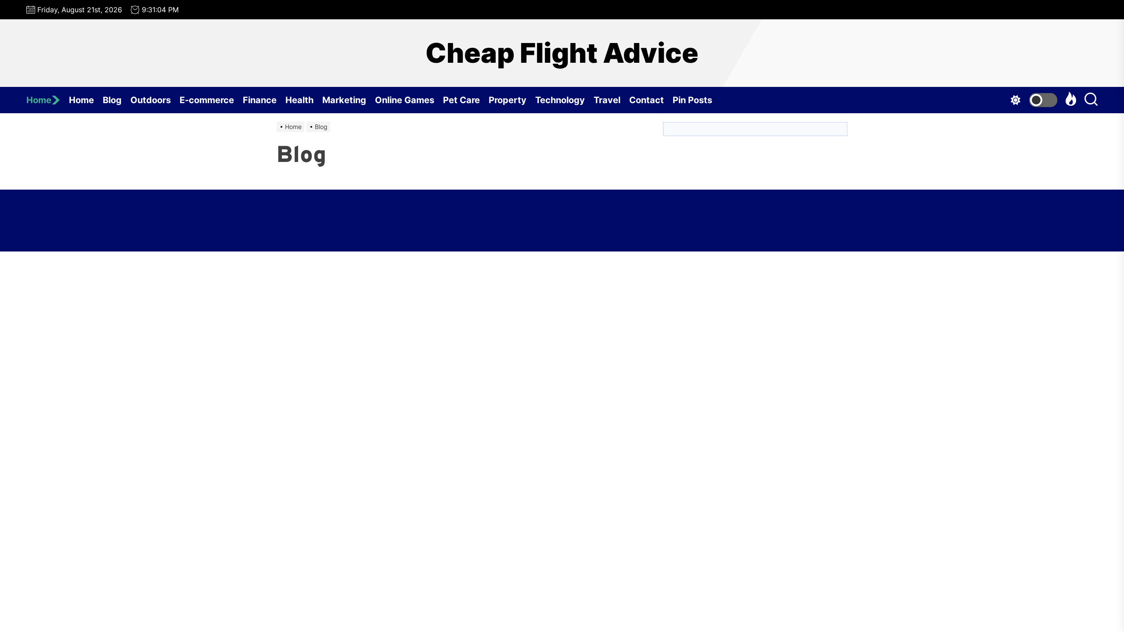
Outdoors (150, 100)
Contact (646, 100)
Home (38, 100)
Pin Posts (692, 100)
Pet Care (461, 100)
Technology (560, 100)
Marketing (344, 100)
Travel (607, 100)
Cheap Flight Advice (562, 53)
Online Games (404, 100)
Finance (260, 100)
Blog (112, 100)
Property (507, 100)
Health (299, 100)
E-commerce (207, 100)
